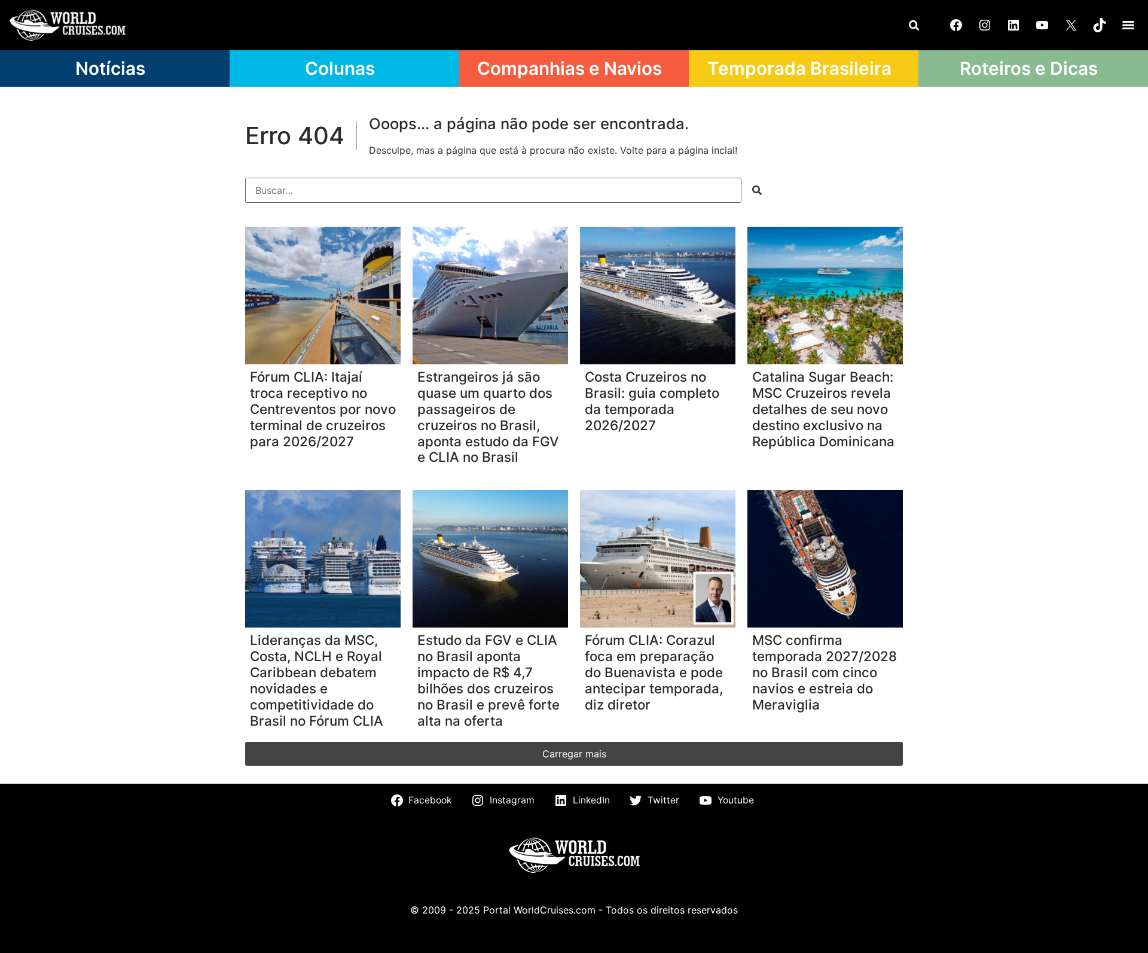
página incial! (707, 150)
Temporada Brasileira (799, 68)
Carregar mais (574, 754)
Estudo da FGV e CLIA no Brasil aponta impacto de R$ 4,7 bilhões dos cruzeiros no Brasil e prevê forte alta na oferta (488, 680)
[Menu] (1128, 25)
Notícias (110, 68)
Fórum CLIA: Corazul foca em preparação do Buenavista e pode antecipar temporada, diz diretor (654, 672)
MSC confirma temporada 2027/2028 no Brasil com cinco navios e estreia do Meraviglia (824, 672)
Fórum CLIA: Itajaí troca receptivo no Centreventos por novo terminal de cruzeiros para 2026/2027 (323, 409)
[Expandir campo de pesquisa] (913, 25)
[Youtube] (1042, 25)
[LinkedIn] (1013, 25)
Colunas (340, 68)
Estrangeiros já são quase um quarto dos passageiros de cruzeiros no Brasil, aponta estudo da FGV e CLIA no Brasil (488, 417)
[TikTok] (1099, 25)
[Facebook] (956, 25)
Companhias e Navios (569, 68)
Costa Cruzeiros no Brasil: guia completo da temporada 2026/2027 (652, 401)
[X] (1071, 25)
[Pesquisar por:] (493, 190)
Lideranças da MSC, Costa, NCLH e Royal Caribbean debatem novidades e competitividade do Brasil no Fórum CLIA (316, 680)
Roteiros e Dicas (1029, 68)
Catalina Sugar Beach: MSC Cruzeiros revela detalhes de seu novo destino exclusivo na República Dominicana (823, 409)
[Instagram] (985, 25)
